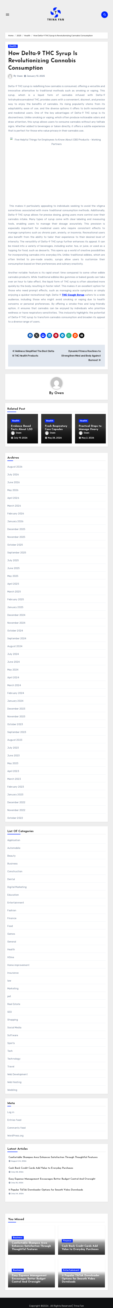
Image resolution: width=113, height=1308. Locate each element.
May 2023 (12, 763)
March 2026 (14, 505)
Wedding (12, 1090)
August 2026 (14, 466)
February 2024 (15, 693)
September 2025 (16, 552)
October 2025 (15, 544)
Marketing (13, 988)
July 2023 (13, 747)
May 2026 (13, 490)
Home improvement (18, 965)
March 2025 (14, 591)
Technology (13, 1058)
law (9, 980)
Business (12, 863)
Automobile (13, 848)
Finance (11, 918)
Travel (10, 1066)
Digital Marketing (17, 887)
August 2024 (14, 646)
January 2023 (15, 794)
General (11, 941)
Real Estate (13, 1004)
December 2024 (16, 615)
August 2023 (14, 740)
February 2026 (15, 513)
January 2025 (15, 607)
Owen (20, 76)
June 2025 (13, 568)
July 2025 (13, 560)
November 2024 (16, 622)
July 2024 (13, 654)
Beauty (11, 855)
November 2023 (16, 716)
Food (10, 926)
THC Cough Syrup (73, 294)
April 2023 (13, 771)
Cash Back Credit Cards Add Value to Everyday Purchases (41, 1168)
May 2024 (13, 669)
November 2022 (16, 810)
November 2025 (16, 537)
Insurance (13, 973)
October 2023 (15, 724)
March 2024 (14, 685)
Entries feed (14, 1120)
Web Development (17, 1074)
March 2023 (14, 779)
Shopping (12, 1019)
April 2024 (13, 677)
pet (9, 996)
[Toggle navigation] (7, 14)
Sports (11, 1043)
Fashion (11, 910)
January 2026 (15, 521)
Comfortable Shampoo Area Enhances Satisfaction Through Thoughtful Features (53, 1157)
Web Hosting (14, 1082)
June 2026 (13, 482)
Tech (10, 1051)
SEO (9, 1012)
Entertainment (15, 902)
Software (12, 1035)
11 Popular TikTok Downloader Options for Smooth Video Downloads (46, 1190)
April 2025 (13, 583)
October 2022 (15, 818)
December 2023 (16, 708)
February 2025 (15, 599)
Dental (11, 879)
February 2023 (15, 786)
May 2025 (12, 576)
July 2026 (13, 474)
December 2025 (16, 529)
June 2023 (13, 755)
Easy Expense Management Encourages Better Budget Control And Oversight (52, 1179)
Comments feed (16, 1127)
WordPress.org (15, 1135)
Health (12, 46)
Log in (10, 1112)
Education (13, 894)
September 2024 (16, 638)
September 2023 (16, 732)
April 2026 (13, 498)
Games (11, 933)
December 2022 (16, 802)
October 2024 (15, 630)
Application (13, 840)
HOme (10, 957)
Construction (14, 871)
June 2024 (13, 661)
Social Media (14, 1027)
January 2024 (15, 701)
